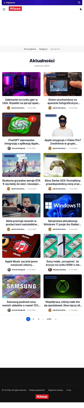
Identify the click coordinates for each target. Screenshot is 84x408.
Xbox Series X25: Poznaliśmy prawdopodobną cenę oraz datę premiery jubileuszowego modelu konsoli (62, 182)
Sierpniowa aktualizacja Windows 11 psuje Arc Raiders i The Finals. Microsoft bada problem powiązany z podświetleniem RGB (63, 222)
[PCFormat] (42, 396)
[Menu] (4, 9)
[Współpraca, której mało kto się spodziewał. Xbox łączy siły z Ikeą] (63, 286)
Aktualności (9, 75)
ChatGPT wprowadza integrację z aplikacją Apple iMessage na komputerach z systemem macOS (21, 142)
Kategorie (43, 49)
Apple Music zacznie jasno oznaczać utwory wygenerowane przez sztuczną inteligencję (21, 263)
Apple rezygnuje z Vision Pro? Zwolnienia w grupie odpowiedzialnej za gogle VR (63, 142)
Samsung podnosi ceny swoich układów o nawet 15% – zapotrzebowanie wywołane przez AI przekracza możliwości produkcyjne (21, 303)
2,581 (49, 319)
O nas (68, 390)
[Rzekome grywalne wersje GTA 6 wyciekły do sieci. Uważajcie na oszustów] (21, 165)
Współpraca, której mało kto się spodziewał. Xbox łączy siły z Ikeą (62, 303)
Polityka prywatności (37, 390)
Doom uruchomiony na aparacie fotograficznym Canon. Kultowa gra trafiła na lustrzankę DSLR (63, 101)
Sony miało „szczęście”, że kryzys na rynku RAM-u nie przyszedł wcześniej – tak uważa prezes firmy (62, 263)
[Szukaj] (79, 2)
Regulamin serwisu (55, 390)
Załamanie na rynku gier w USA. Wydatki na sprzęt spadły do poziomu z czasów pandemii (21, 101)
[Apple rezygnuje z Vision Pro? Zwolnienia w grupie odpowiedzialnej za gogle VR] (63, 124)
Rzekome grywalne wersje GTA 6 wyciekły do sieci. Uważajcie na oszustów (21, 182)
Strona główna (30, 49)
